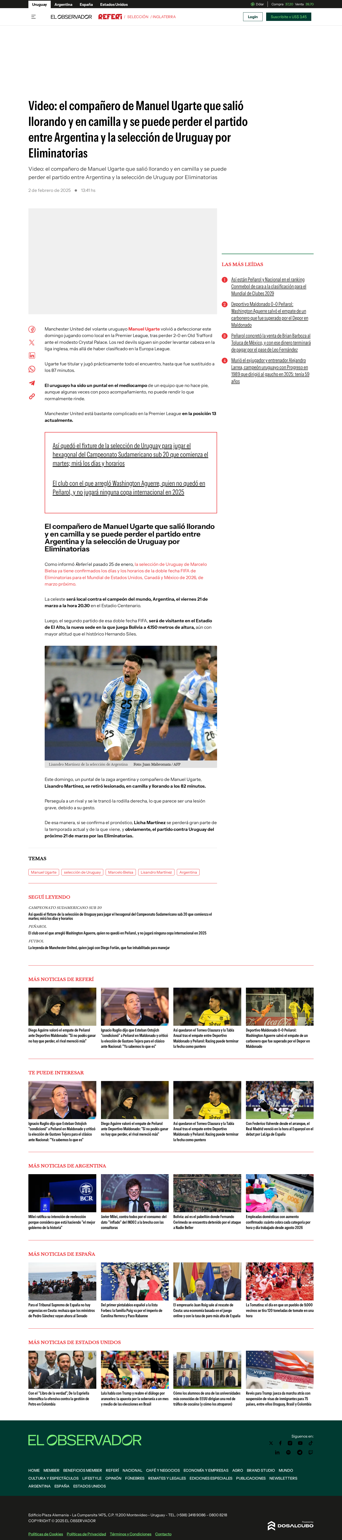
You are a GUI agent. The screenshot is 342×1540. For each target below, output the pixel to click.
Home (34, 1470)
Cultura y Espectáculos (53, 1478)
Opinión (113, 1478)
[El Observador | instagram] (290, 1443)
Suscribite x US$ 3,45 (289, 16)
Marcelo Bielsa (120, 872)
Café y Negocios (163, 1470)
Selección (137, 17)
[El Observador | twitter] (271, 1443)
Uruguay (39, 4)
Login (253, 16)
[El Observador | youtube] (300, 1443)
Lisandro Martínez (156, 872)
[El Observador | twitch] (311, 1452)
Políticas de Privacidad (86, 1534)
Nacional (132, 1470)
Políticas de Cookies (45, 1534)
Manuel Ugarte (144, 329)
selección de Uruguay (82, 872)
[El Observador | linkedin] (277, 1452)
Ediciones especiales (211, 1478)
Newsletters (283, 1478)
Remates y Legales (167, 1478)
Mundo (286, 1470)
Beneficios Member (82, 1470)
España (86, 4)
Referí (112, 1470)
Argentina (63, 4)
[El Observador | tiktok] (311, 1443)
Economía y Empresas (206, 1470)
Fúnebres (134, 1478)
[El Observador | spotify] (288, 1452)
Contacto (163, 1534)
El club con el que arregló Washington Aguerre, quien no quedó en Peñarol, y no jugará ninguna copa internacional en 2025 (117, 933)
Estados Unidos (114, 4)
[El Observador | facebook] (280, 1443)
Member (52, 1470)
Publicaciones (251, 1478)
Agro (237, 1470)
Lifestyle (92, 1478)
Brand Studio (261, 1470)
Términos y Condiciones (130, 1534)
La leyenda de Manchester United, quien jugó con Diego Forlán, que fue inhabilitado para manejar (99, 948)
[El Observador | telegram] (299, 1452)
